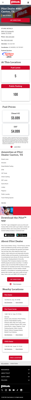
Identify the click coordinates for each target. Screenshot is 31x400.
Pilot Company (17, 284)
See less (3, 203)
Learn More (17, 147)
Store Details (19, 302)
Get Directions (15, 20)
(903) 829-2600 (10, 37)
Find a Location (15, 357)
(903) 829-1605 (8, 40)
